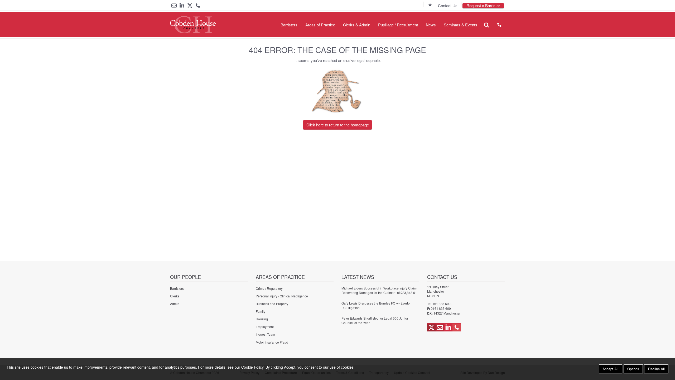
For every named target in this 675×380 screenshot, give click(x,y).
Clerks (174, 296)
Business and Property (272, 303)
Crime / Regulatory (269, 288)
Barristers (289, 24)
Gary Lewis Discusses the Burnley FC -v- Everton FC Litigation (376, 305)
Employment (265, 326)
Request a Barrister (483, 5)
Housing (262, 319)
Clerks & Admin (356, 24)
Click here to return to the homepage (337, 124)
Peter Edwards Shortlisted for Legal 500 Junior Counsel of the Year (374, 320)
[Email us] (174, 5)
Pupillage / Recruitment (398, 24)
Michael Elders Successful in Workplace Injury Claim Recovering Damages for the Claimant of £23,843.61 (379, 290)
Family (260, 311)
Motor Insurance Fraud (272, 342)
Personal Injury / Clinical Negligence (282, 296)
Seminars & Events (460, 24)
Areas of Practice (320, 24)
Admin (174, 303)
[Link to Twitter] (190, 5)
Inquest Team (265, 334)
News (431, 24)
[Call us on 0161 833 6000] (198, 6)
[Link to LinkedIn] (182, 5)
